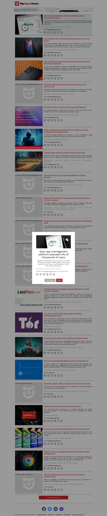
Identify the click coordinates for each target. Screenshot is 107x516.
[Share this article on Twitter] (44, 274)
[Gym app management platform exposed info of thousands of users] (37, 274)
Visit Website (50, 280)
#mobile (39, 269)
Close (59, 280)
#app (48, 269)
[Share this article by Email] (51, 274)
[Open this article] (54, 274)
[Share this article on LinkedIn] (41, 274)
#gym (44, 269)
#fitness (58, 269)
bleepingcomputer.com (49, 271)
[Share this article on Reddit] (47, 274)
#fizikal (52, 269)
